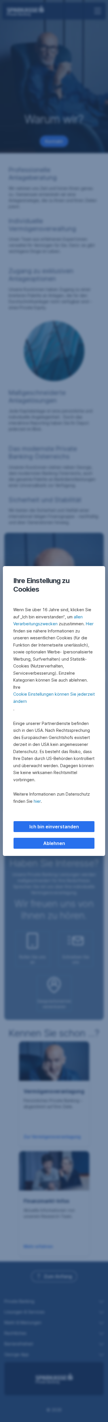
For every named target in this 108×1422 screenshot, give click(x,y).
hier (37, 801)
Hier (90, 623)
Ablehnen (54, 843)
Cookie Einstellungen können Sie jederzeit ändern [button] (54, 698)
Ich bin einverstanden (54, 826)
